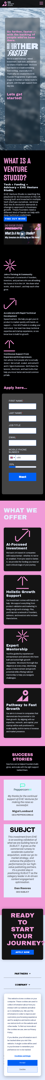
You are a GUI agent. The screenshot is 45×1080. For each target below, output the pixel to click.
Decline (23, 1069)
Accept (23, 1063)
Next (22, 476)
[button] (41, 3)
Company (21, 985)
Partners (21, 973)
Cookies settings (22, 1056)
